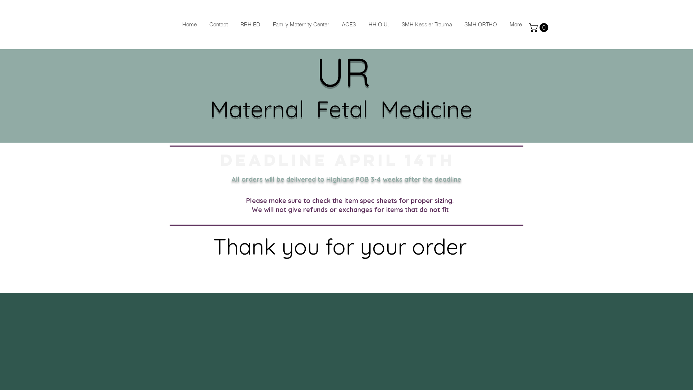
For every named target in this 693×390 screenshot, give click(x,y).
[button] (539, 27)
